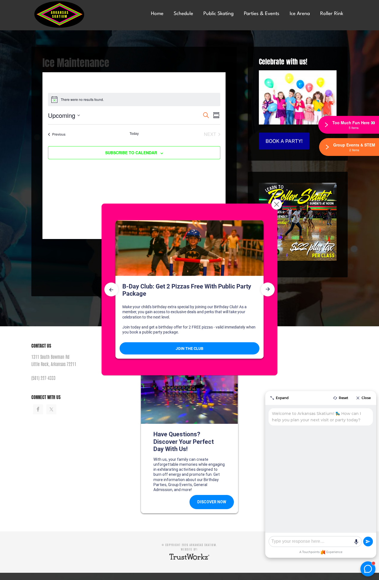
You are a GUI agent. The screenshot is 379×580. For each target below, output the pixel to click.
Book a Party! (284, 141)
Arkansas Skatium (73, 14)
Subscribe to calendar (131, 152)
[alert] (134, 99)
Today (134, 133)
